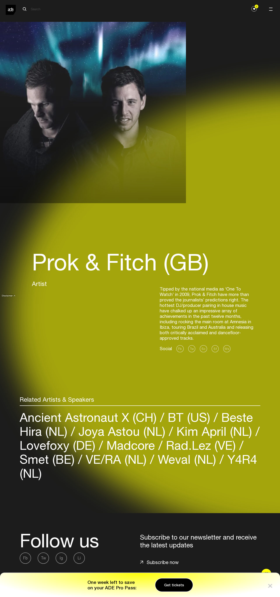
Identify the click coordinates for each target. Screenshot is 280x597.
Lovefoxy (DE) (59, 445)
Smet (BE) (49, 459)
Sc (203, 349)
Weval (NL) (187, 459)
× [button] (270, 585)
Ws (226, 349)
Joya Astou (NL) (122, 431)
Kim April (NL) (214, 431)
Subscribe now (163, 562)
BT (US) (189, 417)
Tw (192, 349)
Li (79, 558)
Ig (61, 558)
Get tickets (174, 585)
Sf (215, 349)
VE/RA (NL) (116, 459)
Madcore (130, 445)
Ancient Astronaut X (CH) (90, 417)
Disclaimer (7, 295)
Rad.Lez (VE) (201, 445)
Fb (180, 349)
